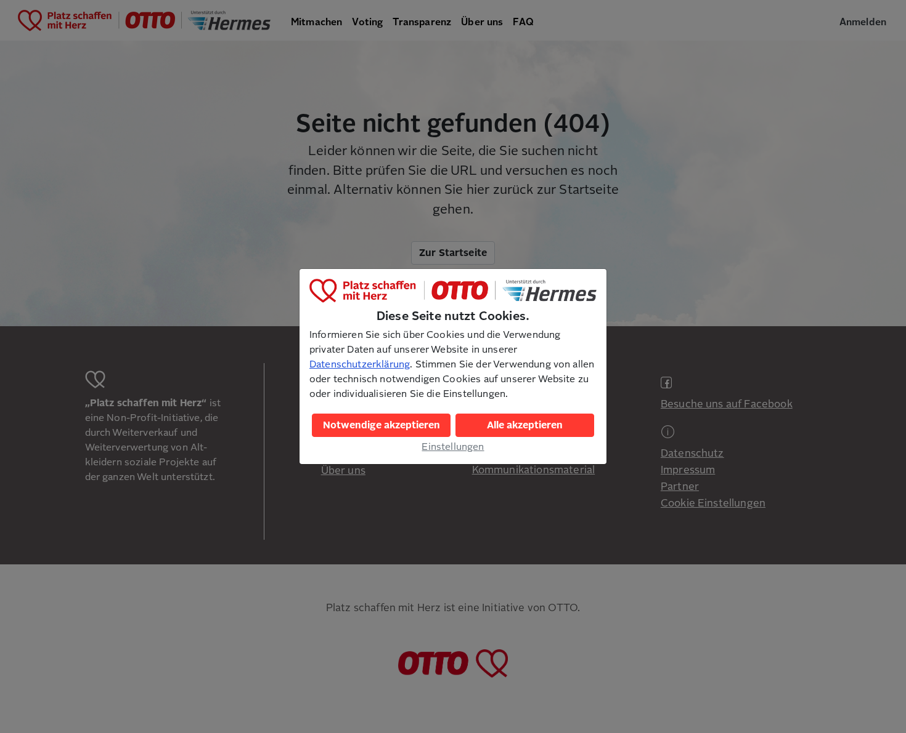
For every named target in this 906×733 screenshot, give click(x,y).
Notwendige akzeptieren (381, 425)
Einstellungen (453, 446)
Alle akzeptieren (525, 425)
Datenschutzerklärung (359, 364)
